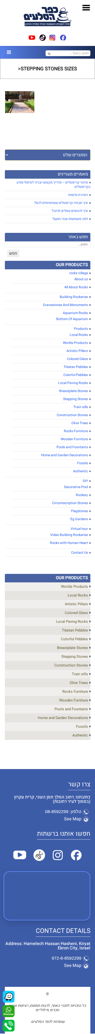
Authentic (80, 471)
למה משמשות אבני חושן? (70, 218)
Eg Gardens (79, 519)
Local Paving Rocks (73, 383)
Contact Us (79, 552)
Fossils (82, 463)
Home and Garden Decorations (64, 455)
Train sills (80, 407)
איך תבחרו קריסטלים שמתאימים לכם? (61, 202)
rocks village (78, 273)
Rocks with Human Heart (69, 542)
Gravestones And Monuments (65, 304)
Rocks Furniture (76, 431)
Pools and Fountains (72, 447)
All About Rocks (76, 287)
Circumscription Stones (70, 503)
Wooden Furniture (74, 439)
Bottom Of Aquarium (72, 319)
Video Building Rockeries (69, 534)
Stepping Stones (75, 399)
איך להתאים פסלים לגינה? (70, 210)
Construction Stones (72, 415)
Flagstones (79, 511)
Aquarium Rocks (75, 312)
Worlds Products (75, 342)
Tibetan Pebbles (76, 366)
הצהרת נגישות (78, 194)
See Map (72, 819)
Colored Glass (77, 358)
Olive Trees (79, 423)
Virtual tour (79, 528)
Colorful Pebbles (75, 374)
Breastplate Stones (73, 391)
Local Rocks (79, 334)
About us (81, 279)
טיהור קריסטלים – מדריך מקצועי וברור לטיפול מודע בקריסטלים (53, 184)
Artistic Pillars (77, 350)
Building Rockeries (74, 296)
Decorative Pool (76, 487)
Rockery (82, 495)
